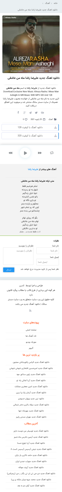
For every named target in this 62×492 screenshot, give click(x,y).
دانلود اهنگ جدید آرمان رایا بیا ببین (31, 392)
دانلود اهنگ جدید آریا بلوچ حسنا (31, 443)
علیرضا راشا (33, 169)
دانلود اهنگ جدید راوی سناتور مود (31, 374)
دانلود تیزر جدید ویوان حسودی (31, 398)
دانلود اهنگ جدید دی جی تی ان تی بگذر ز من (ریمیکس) (31, 473)
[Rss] (30, 310)
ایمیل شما (54, 257)
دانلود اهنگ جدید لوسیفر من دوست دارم (31, 431)
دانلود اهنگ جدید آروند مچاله (31, 467)
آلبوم (31, 348)
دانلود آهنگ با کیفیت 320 (30, 136)
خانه (56, 3)
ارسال (8, 270)
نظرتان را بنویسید (25, 246)
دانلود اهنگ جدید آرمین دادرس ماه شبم (31, 437)
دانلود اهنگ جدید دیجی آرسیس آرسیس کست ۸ (31, 449)
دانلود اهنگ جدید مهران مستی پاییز (31, 417)
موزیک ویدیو (31, 342)
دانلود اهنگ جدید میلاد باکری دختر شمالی (31, 404)
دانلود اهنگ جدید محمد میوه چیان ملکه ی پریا (31, 479)
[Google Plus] (24, 112)
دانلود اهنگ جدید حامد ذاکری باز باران (31, 455)
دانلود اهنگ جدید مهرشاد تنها (31, 411)
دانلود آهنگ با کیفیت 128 (30, 127)
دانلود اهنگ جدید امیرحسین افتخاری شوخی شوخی (31, 368)
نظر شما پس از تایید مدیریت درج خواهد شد (40, 269)
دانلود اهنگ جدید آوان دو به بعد (31, 485)
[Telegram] (30, 112)
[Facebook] (18, 112)
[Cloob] (42, 112)
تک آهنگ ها (31, 336)
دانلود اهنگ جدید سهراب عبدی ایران (31, 461)
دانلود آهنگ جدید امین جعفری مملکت (31, 386)
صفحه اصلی (31, 330)
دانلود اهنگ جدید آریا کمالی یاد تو (31, 380)
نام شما (55, 246)
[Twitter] (36, 112)
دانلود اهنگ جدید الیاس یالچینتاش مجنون (31, 362)
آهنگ (47, 3)
